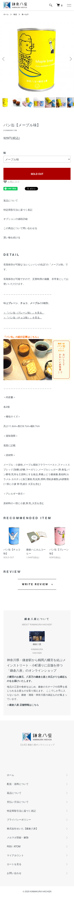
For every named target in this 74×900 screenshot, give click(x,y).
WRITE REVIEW (35, 584)
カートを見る (14, 864)
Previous (4, 59)
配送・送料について (18, 784)
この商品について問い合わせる (20, 228)
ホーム (6, 14)
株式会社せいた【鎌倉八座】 (22, 828)
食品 (15, 14)
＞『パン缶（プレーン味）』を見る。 (23, 312)
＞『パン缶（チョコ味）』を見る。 (22, 317)
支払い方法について (18, 801)
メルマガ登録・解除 (18, 837)
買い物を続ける (11, 237)
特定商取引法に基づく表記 (17, 209)
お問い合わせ (14, 873)
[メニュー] (69, 5)
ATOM (17, 846)
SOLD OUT (37, 174)
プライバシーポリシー (19, 819)
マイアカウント (15, 855)
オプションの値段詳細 (15, 218)
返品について (10, 200)
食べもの (25, 14)
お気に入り (13, 181)
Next (70, 59)
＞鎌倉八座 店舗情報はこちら (23, 704)
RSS (9, 846)
